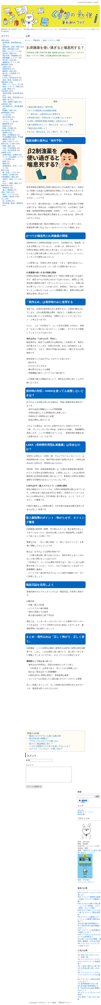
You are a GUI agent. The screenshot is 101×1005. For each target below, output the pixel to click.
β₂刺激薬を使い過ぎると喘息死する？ (55, 47)
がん (3, 199)
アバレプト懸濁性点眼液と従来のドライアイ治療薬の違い (89, 899)
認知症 (5, 126)
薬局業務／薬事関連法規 (11, 43)
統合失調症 (6, 117)
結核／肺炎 (6, 89)
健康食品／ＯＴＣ (9, 62)
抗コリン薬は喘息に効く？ (41, 744)
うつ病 (5, 115)
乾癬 (4, 161)
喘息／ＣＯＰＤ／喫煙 (35, 56)
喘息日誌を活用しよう (37, 128)
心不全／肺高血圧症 (10, 78)
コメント (30, 765)
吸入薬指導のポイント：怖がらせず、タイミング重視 (50, 125)
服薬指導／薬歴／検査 (11, 47)
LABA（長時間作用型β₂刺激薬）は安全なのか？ (47, 121)
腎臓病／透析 (7, 110)
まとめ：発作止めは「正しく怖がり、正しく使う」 (49, 132)
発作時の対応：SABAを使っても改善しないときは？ (49, 118)
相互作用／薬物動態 (10, 56)
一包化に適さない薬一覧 (90, 966)
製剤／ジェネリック (10, 51)
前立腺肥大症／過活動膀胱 (12, 106)
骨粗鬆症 (5, 188)
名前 (28, 760)
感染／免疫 (5, 192)
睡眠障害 (5, 124)
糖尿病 (5, 133)
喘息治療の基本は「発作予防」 (41, 107)
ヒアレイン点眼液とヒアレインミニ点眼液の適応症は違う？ (89, 919)
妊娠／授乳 (6, 146)
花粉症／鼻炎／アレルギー (12, 179)
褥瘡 (4, 164)
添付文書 (81, 814)
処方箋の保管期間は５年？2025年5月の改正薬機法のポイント (89, 925)
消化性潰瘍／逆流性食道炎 (12, 93)
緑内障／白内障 (8, 175)
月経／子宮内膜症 (9, 148)
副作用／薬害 (7, 53)
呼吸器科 (4, 82)
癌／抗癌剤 (6, 201)
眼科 (3, 170)
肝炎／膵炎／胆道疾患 (11, 97)
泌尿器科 (4, 104)
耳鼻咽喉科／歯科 (8, 177)
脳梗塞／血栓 (7, 71)
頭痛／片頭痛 (7, 128)
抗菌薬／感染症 (8, 197)
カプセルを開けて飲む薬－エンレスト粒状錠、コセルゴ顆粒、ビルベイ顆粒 (89, 906)
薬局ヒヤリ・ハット (85, 812)
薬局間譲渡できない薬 (89, 984)
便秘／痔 (5, 100)
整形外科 (4, 185)
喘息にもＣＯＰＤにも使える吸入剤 (45, 736)
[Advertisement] (55, 78)
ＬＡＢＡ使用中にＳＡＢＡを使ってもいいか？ (50, 746)
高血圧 (5, 67)
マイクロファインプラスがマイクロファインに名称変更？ (89, 961)
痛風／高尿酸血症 (9, 135)
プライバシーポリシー (86, 882)
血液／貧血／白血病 (10, 80)
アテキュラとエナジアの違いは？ (44, 741)
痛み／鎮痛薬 (7, 190)
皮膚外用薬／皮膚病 (10, 155)
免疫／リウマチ (8, 194)
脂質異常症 (6, 69)
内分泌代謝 (5, 130)
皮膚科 (3, 152)
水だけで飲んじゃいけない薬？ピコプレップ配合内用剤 (89, 912)
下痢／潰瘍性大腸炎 (10, 102)
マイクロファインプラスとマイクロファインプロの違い (89, 975)
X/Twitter (86, 880)
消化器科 (4, 91)
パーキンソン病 (8, 121)
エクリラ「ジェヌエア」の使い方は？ (46, 749)
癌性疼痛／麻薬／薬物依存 (12, 203)
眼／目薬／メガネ (9, 172)
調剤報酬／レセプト (10, 58)
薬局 (3, 40)
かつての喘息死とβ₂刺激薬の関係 (41, 110)
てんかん (5, 119)
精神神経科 (5, 113)
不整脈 (5, 75)
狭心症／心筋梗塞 (9, 73)
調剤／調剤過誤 (8, 49)
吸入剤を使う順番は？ (39, 738)
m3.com (81, 810)
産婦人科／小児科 (8, 144)
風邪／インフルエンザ (11, 84)
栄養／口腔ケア (8, 141)
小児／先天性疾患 (9, 150)
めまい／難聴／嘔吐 (10, 183)
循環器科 (4, 64)
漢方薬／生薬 (7, 60)
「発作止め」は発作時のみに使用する (43, 114)
